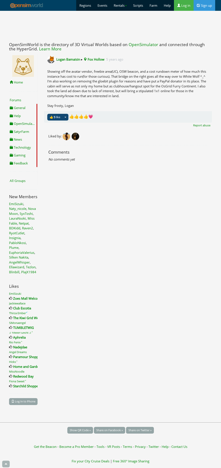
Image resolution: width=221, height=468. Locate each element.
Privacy (140, 446)
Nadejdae (20, 347)
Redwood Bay (23, 376)
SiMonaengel (17, 323)
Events (102, 5)
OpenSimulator (143, 44)
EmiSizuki (16, 204)
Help (167, 5)
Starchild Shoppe (25, 386)
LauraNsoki (17, 218)
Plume (14, 247)
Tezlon (31, 267)
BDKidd (14, 228)
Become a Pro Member (77, 446)
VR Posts (114, 446)
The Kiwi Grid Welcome (30, 318)
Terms (128, 446)
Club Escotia (22, 308)
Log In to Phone (24, 401)
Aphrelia (19, 337)
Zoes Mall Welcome (27, 298)
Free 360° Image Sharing (131, 461)
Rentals (120, 5)
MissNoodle (16, 371)
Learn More (50, 49)
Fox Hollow (95, 59)
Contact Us (179, 446)
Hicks (13, 362)
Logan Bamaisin (68, 59)
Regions (85, 5)
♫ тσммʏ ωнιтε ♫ (21, 333)
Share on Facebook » (109, 430)
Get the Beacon (45, 446)
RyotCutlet (16, 233)
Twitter (153, 446)
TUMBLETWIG (23, 327)
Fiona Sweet (17, 381)
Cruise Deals (100, 461)
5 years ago (114, 59)
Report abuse (201, 125)
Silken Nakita (18, 257)
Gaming (19, 155)
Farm (153, 5)
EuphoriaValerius (21, 252)
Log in (185, 5)
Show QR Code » (80, 430)
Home (18, 82)
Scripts (138, 5)
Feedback (20, 163)
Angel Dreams (18, 352)
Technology (22, 147)
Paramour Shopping (28, 357)
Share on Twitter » (140, 430)
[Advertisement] (110, 25)
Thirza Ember (18, 313)
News (17, 139)
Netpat (24, 223)
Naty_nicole (17, 208)
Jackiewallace (17, 303)
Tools (100, 446)
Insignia (15, 238)
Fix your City (81, 461)
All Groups (17, 181)
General (19, 108)
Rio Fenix (15, 342)
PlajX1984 (28, 272)
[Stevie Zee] (76, 136)
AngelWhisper (19, 262)
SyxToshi (26, 213)
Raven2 (27, 228)
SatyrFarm (21, 131)
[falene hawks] (67, 136)
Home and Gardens (27, 366)
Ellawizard (16, 267)
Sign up (206, 5)
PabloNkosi (17, 243)
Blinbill (14, 272)
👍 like (55, 117)
